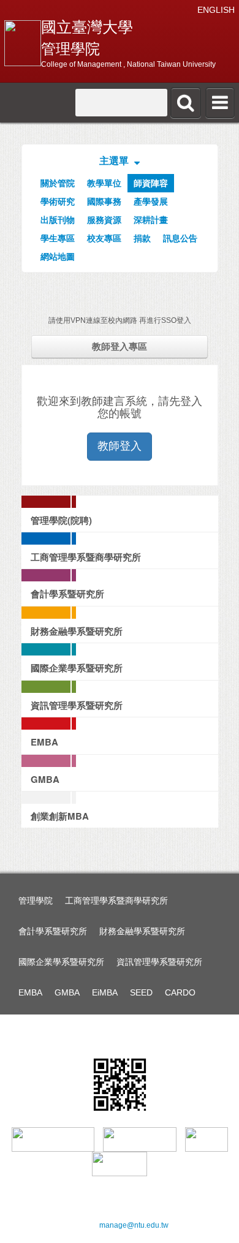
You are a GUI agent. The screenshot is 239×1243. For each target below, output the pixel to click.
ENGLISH (216, 10)
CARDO (180, 992)
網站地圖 (57, 257)
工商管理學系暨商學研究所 (116, 900)
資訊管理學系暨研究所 (159, 962)
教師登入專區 (119, 346)
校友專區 (104, 238)
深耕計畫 (151, 220)
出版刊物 (57, 220)
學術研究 (57, 201)
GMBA (67, 992)
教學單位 (104, 183)
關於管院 (57, 183)
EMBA (30, 992)
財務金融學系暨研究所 (142, 931)
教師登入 (119, 446)
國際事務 (104, 201)
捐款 (142, 238)
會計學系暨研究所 (52, 931)
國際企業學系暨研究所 (61, 962)
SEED (141, 992)
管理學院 (35, 900)
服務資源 (104, 220)
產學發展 (151, 201)
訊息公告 (180, 238)
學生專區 (57, 238)
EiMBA (105, 992)
